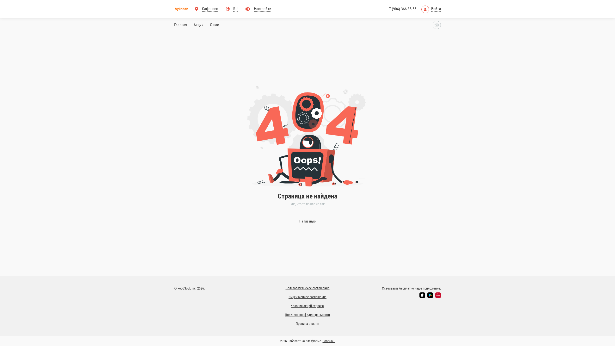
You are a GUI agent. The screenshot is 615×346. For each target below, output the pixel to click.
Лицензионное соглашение (307, 297)
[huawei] (438, 295)
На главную (307, 221)
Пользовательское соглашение (307, 288)
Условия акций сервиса (307, 306)
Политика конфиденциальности (307, 315)
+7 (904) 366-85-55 (401, 9)
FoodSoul (329, 341)
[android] (430, 295)
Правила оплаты (307, 324)
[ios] (422, 295)
